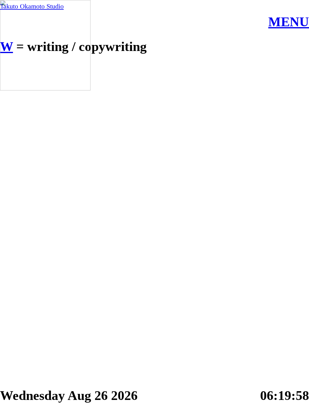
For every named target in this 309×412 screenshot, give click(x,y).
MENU (288, 21)
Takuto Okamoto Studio (32, 6)
